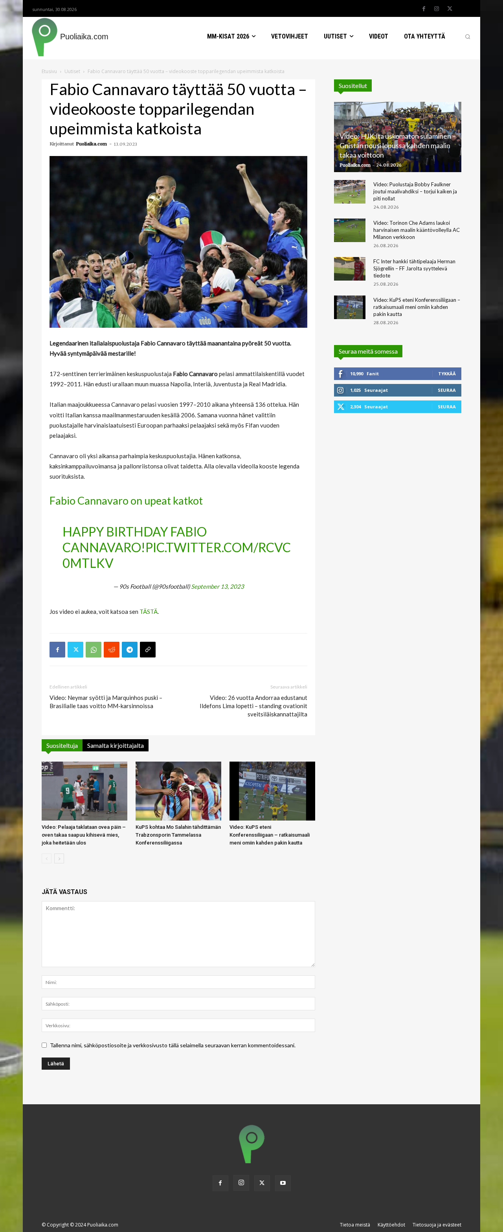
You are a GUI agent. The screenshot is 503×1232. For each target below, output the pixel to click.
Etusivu (49, 71)
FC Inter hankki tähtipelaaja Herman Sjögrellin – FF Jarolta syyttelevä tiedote (414, 268)
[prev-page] (46, 858)
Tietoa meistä (355, 1224)
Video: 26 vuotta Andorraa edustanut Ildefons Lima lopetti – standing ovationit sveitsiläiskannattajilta (253, 706)
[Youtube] (283, 1183)
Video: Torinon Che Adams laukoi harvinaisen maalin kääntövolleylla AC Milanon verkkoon (416, 230)
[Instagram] (436, 9)
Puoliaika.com (91, 144)
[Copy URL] (148, 649)
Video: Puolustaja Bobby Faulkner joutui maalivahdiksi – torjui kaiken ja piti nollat (415, 191)
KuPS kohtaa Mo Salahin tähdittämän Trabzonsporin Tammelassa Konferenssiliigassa (178, 835)
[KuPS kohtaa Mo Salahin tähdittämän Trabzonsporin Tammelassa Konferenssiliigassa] (178, 791)
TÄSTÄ (149, 611)
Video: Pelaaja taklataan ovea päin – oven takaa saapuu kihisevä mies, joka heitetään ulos (84, 835)
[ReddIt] (111, 649)
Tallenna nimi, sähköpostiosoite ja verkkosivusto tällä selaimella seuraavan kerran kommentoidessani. (173, 1045)
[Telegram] (130, 649)
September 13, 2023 (217, 586)
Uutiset (72, 71)
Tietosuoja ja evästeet (437, 1224)
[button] (467, 36)
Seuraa (447, 390)
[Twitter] (449, 9)
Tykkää (447, 373)
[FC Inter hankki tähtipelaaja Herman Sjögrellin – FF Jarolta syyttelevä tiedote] (349, 269)
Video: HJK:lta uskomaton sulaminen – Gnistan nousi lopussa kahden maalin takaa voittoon (398, 145)
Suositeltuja (62, 745)
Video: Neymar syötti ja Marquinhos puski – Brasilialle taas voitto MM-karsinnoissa (106, 701)
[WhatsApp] (93, 649)
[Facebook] (423, 9)
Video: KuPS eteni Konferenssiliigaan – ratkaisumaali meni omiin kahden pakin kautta (269, 835)
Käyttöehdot (391, 1224)
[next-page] (59, 858)
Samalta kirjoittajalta (115, 745)
